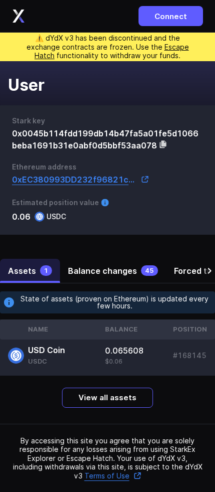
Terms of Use (107, 475)
